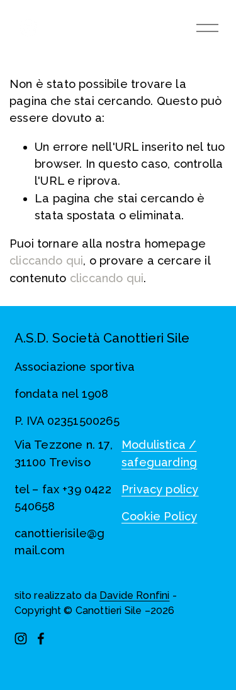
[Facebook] (41, 638)
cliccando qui (46, 260)
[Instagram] (20, 638)
